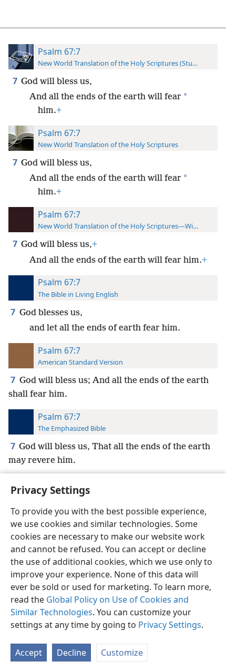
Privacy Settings (169, 624)
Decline (71, 652)
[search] (212, 13)
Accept (28, 652)
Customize (122, 652)
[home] (15, 13)
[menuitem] (15, 13)
